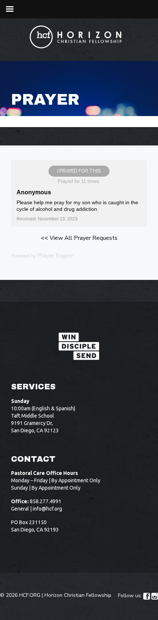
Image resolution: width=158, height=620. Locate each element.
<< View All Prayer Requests (79, 238)
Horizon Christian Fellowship (77, 595)
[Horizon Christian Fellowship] (76, 36)
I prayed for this (79, 171)
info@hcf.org (47, 509)
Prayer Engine (55, 256)
